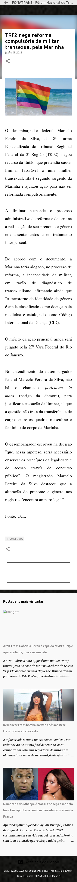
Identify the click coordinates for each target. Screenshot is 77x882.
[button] (7, 61)
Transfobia (15, 538)
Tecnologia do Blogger (41, 862)
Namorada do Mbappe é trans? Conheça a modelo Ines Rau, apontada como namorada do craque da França (38, 810)
